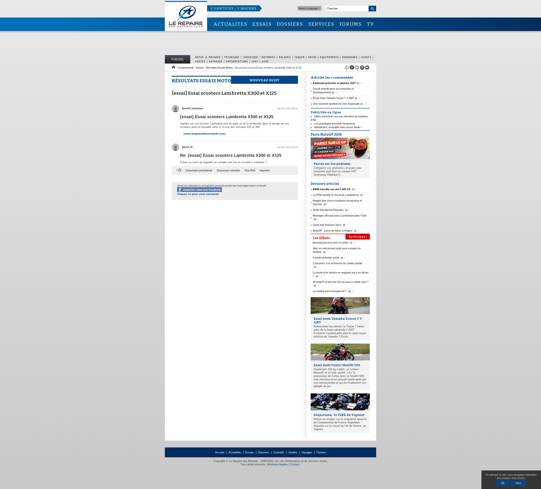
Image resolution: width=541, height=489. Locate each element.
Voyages (307, 452)
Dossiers (263, 452)
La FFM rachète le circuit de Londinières (339, 195)
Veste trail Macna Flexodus (331, 210)
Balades (285, 57)
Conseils (278, 452)
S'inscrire (247, 8)
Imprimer (265, 170)
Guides (292, 452)
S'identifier (222, 8)
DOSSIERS (290, 24)
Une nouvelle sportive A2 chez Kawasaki (340, 103)
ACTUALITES (230, 24)
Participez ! (357, 236)
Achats (366, 57)
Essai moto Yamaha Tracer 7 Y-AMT (336, 98)
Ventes (200, 61)
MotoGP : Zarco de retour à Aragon (336, 230)
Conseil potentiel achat (330, 257)
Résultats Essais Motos (219, 67)
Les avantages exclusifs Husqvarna (334, 123)
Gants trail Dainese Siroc (330, 225)
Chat (255, 61)
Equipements (329, 57)
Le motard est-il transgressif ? (333, 291)
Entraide (216, 61)
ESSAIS (262, 24)
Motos (312, 57)
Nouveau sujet (264, 80)
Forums (177, 59)
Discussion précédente (199, 170)
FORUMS (350, 24)
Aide (265, 61)
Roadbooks (350, 57)
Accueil (219, 452)
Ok (503, 483)
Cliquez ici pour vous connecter (198, 194)
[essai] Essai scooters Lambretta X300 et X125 (226, 116)
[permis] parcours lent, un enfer (334, 242)
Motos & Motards (208, 57)
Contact (295, 464)
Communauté (186, 67)
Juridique (250, 57)
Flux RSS (250, 170)
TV (370, 24)
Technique (231, 57)
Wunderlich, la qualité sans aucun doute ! (338, 127)
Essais (200, 67)
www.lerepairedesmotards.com (204, 133)
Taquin (299, 57)
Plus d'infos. (519, 478)
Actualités (235, 452)
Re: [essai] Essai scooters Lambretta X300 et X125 (230, 155)
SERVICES (321, 24)
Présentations (237, 61)
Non (518, 483)
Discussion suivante (228, 170)
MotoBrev (268, 57)
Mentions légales (277, 464)
